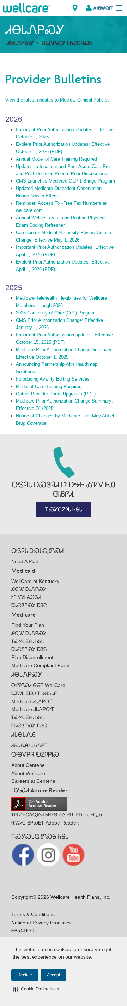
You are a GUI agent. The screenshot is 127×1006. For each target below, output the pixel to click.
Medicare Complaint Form (40, 665)
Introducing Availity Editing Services (53, 379)
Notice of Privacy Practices (41, 922)
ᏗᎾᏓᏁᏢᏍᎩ (20, 43)
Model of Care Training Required (48, 386)
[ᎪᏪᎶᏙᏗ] (75, 8)
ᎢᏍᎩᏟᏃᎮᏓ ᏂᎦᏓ (63, 509)
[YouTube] (73, 854)
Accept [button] (53, 974)
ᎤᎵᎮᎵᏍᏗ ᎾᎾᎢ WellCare (38, 685)
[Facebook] (23, 854)
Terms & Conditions (33, 914)
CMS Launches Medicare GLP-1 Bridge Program (65, 181)
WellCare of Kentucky (35, 581)
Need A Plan (24, 561)
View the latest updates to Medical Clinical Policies (57, 100)
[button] (35, 989)
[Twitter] (49, 854)
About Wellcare (28, 773)
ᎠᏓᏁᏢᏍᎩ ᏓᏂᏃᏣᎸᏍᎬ (67, 43)
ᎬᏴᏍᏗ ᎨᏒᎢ (23, 930)
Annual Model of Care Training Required (56, 159)
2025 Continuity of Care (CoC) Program (56, 313)
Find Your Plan (27, 625)
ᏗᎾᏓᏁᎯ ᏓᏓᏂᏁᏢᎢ (29, 745)
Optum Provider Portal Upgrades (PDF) (56, 394)
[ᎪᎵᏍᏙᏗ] (26, 7)
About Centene (28, 765)
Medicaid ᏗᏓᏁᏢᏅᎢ (32, 701)
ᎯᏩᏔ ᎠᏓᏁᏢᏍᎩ (29, 589)
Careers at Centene (33, 781)
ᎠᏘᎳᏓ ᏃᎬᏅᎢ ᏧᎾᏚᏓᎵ (34, 693)
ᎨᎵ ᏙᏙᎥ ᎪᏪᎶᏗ (26, 597)
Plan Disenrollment (32, 657)
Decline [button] (24, 974)
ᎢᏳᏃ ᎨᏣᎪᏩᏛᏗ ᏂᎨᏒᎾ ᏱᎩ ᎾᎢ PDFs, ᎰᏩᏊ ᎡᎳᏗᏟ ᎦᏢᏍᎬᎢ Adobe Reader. (56, 819)
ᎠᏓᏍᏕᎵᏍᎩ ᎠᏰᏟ (29, 605)
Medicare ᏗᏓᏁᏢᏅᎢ (32, 709)
